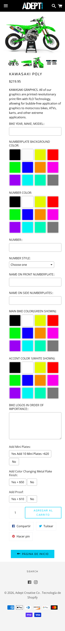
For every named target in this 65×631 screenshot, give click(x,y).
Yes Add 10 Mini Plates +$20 (30, 454)
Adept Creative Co (27, 593)
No (14, 462)
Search (32, 571)
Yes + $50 (17, 482)
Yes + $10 (17, 499)
